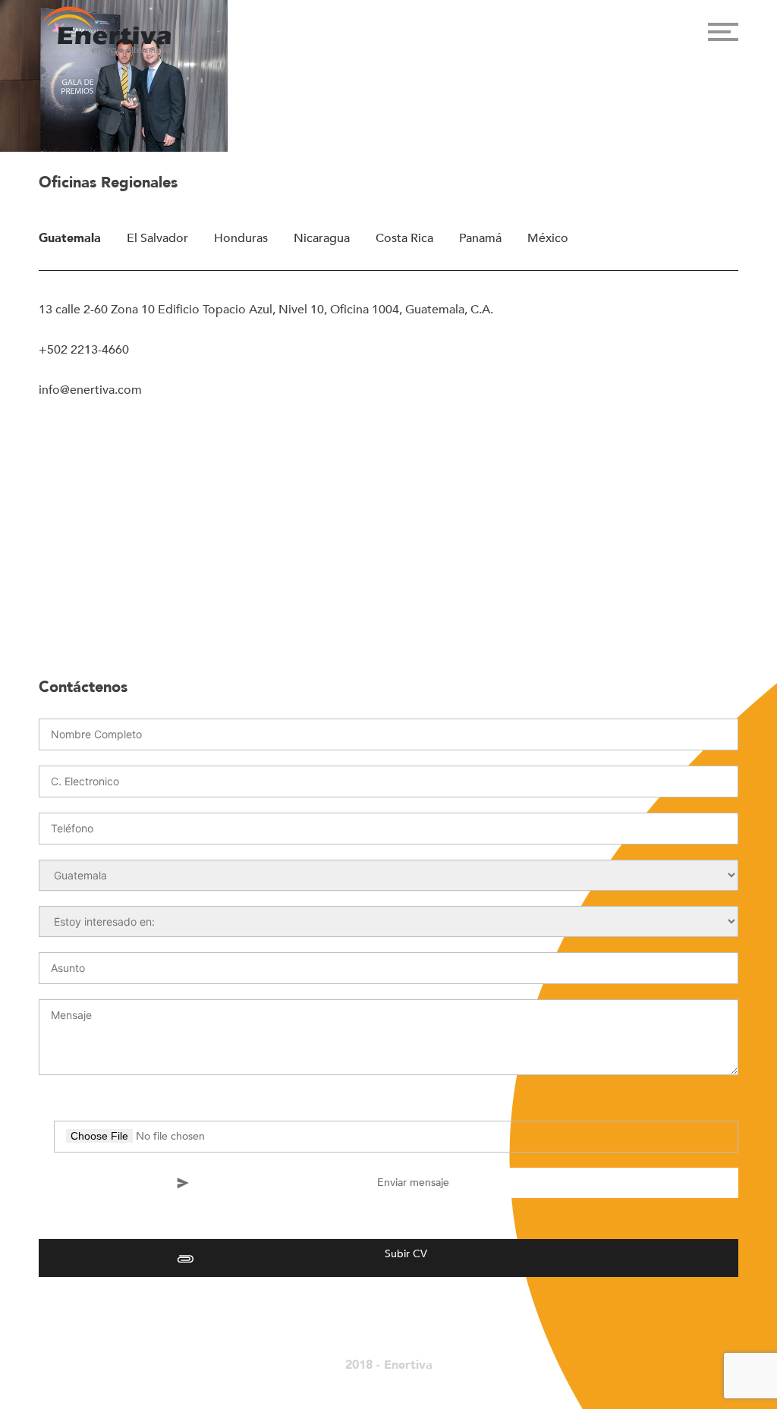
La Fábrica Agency (376, 1381)
